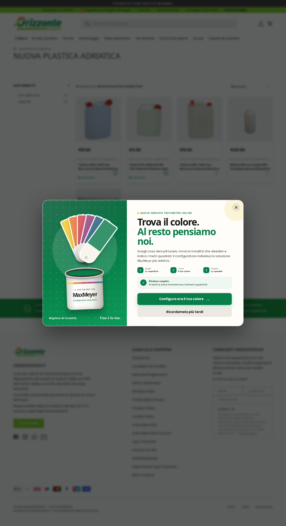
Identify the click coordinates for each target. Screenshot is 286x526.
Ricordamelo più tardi (184, 312)
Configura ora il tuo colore (184, 299)
